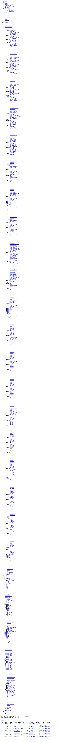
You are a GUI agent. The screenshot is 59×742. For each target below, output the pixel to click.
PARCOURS (7, 3)
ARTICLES (5, 12)
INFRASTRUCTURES (9, 6)
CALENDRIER (10, 10)
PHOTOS (4, 13)
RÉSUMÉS (7, 15)
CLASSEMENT (10, 11)
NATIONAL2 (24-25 (9, 9)
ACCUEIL (5, 1)
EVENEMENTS (8, 5)
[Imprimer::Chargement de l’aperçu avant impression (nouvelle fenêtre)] (2, 720)
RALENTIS (7, 18)
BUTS (6, 16)
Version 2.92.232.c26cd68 (16, 738)
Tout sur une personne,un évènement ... (7, 716)
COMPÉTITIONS (6, 8)
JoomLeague (8, 738)
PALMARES (7, 7)
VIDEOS (4, 14)
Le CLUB (5, 2)
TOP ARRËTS (7, 20)
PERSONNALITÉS (9, 4)
